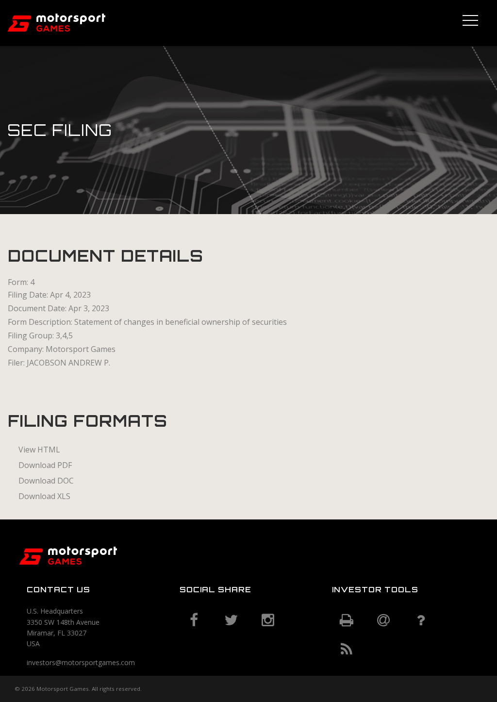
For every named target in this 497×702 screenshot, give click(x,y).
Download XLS (44, 496)
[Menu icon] (470, 19)
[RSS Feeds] (346, 649)
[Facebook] (194, 620)
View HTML (39, 449)
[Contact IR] (420, 620)
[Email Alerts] (383, 620)
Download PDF (45, 465)
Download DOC (46, 480)
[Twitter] (231, 620)
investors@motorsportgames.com (81, 662)
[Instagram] (267, 620)
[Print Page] (346, 620)
